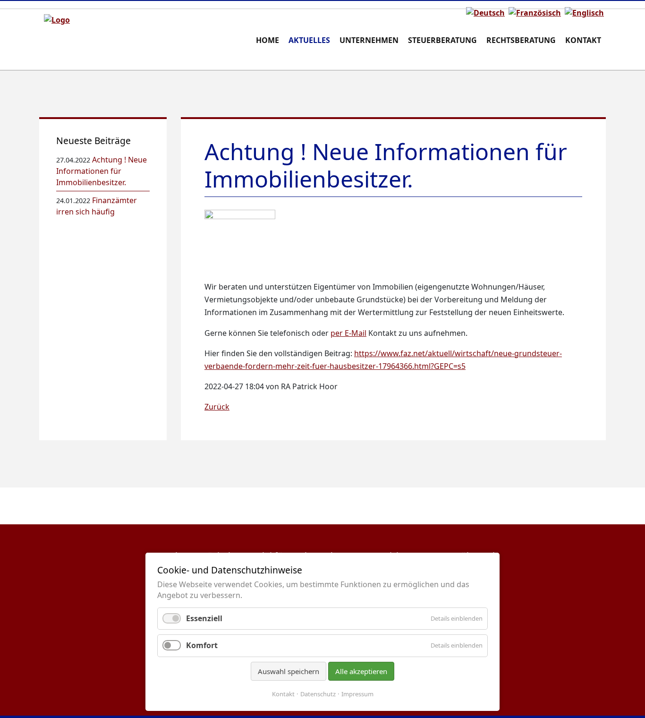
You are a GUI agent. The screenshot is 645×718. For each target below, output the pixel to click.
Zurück (216, 407)
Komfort (202, 645)
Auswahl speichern (288, 671)
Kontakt (283, 694)
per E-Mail (348, 333)
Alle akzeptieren (361, 671)
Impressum (357, 694)
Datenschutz (318, 694)
